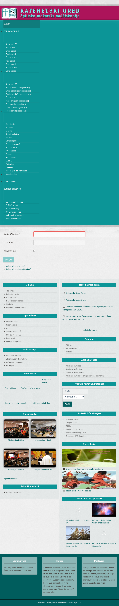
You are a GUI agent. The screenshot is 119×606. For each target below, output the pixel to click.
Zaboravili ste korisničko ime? (18, 269)
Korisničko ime (12, 234)
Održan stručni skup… (42, 403)
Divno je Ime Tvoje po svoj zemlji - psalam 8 (84, 469)
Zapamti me (10, 251)
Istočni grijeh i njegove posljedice (79, 491)
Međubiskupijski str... (17, 440)
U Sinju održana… (10, 388)
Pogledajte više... (89, 330)
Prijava (8, 259)
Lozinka (8, 242)
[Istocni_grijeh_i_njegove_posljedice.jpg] (89, 479)
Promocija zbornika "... (17, 470)
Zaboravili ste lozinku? (15, 266)
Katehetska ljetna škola (75, 293)
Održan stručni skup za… (31, 388)
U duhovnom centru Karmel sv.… (17, 403)
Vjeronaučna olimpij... (44, 440)
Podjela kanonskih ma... (44, 470)
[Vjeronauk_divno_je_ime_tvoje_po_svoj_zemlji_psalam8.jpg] (89, 458)
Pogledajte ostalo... (11, 479)
